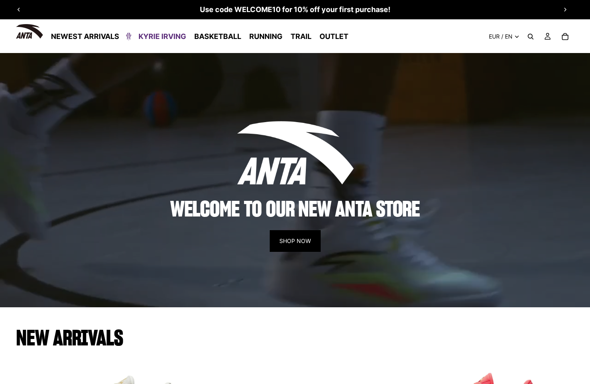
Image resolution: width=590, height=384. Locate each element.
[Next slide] (565, 9)
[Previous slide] (19, 9)
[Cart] (565, 36)
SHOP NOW (295, 240)
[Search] (530, 36)
